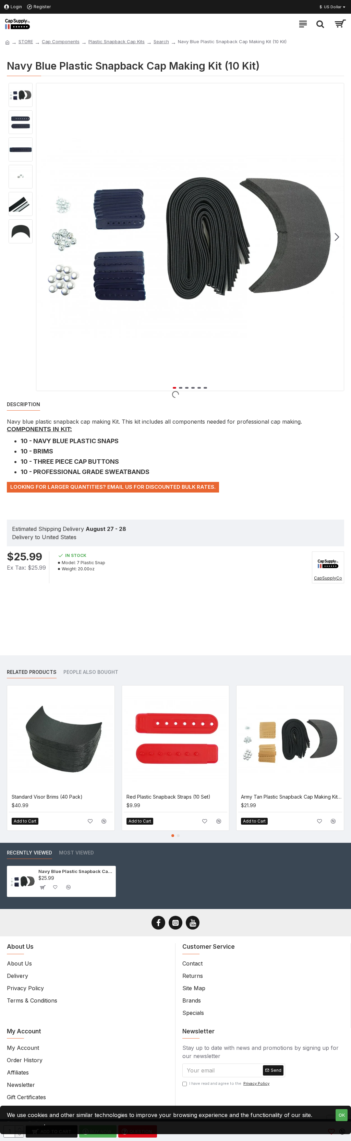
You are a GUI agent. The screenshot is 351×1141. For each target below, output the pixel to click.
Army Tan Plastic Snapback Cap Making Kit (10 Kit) (291, 797)
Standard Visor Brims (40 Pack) (47, 797)
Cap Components (61, 41)
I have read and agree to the (229, 1083)
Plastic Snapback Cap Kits (116, 41)
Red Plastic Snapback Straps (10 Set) (168, 797)
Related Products (32, 672)
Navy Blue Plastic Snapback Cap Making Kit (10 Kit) (75, 871)
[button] (43, 237)
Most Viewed (76, 852)
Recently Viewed (29, 852)
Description (23, 404)
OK (342, 1115)
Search (161, 41)
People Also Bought (90, 672)
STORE (26, 41)
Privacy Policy (25, 1123)
